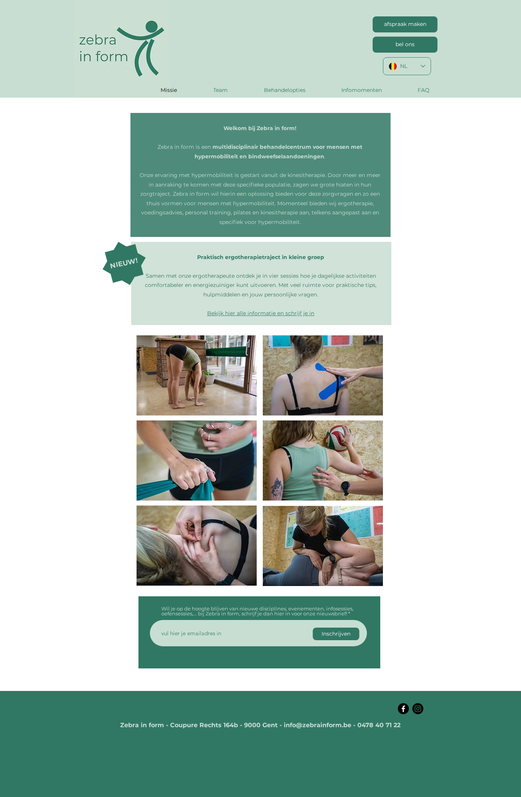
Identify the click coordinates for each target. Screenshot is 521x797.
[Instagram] (417, 708)
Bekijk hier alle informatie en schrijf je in (260, 313)
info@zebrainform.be (317, 725)
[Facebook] (403, 708)
